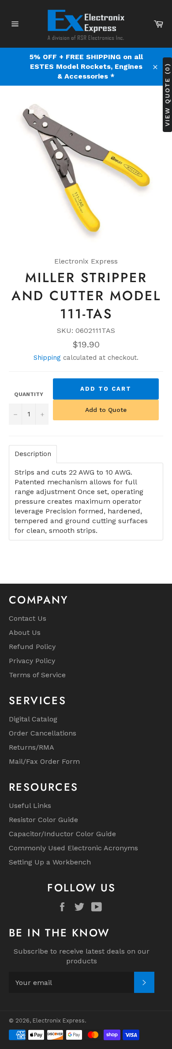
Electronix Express (59, 1020)
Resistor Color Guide (43, 819)
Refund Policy (32, 646)
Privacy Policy (32, 661)
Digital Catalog (33, 719)
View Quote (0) (167, 94)
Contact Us (27, 618)
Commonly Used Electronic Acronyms (73, 848)
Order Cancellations (42, 733)
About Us (25, 632)
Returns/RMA (31, 747)
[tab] (33, 454)
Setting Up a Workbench (50, 862)
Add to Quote (106, 409)
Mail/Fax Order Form (44, 761)
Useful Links (30, 805)
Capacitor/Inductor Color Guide (62, 834)
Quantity (28, 394)
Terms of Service (37, 675)
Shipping (47, 358)
